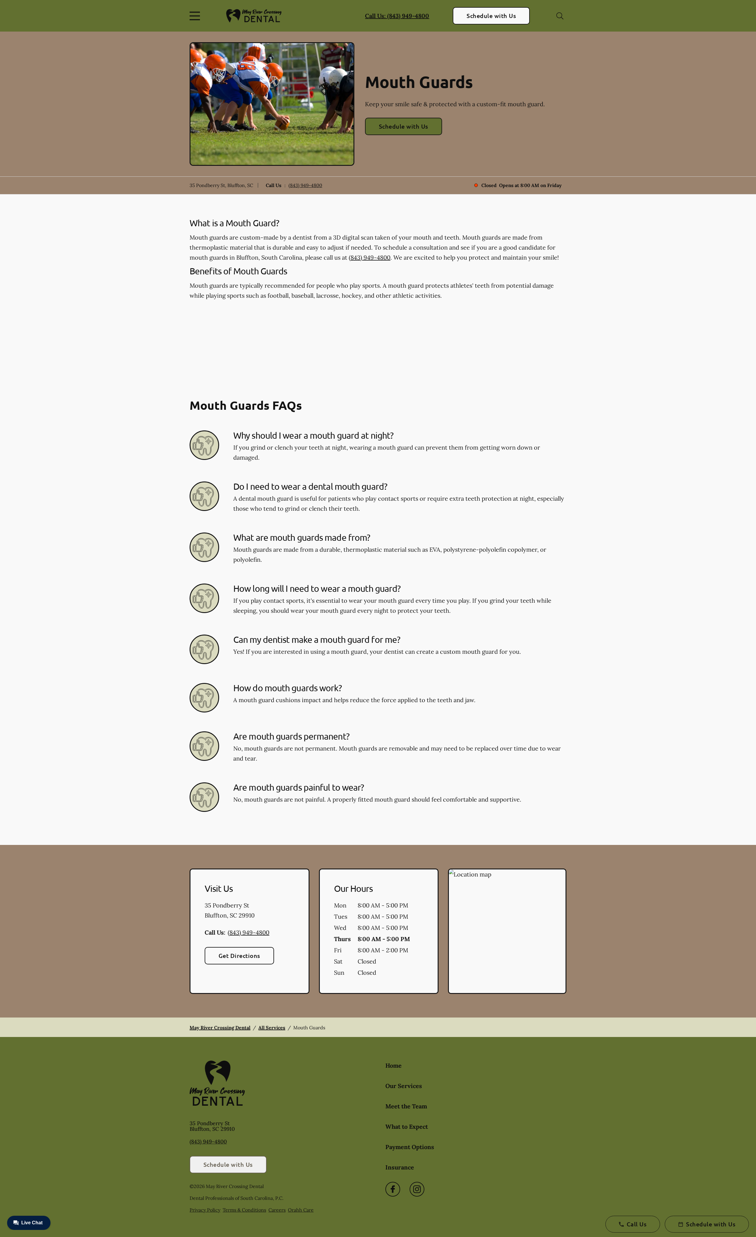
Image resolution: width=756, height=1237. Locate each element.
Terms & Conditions (244, 1210)
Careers (277, 1210)
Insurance (399, 1167)
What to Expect (406, 1126)
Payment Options (409, 1147)
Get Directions (239, 955)
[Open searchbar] (559, 15)
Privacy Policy (205, 1210)
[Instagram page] (417, 1189)
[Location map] (507, 931)
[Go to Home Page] (253, 16)
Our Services (403, 1085)
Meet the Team (406, 1106)
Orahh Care (301, 1210)
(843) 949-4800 (305, 185)
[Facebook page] (392, 1189)
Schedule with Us (491, 15)
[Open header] (196, 15)
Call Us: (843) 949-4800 (397, 15)
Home (393, 1065)
